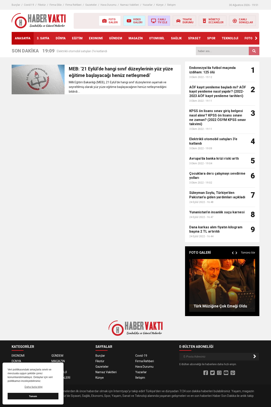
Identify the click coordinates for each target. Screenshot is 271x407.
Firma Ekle (56, 4)
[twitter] (212, 373)
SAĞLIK (176, 38)
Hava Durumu (108, 4)
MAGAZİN (136, 38)
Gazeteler (91, 4)
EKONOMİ (96, 38)
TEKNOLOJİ (230, 38)
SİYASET (194, 38)
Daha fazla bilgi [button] (34, 386)
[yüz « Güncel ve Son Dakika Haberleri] (39, 20)
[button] (256, 38)
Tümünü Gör (248, 252)
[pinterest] (233, 373)
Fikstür (42, 4)
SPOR (211, 38)
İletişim (171, 4)
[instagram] (219, 373)
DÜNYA (61, 38)
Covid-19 (29, 4)
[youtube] (226, 373)
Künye (159, 4)
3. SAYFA (43, 38)
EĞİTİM (77, 38)
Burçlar (16, 4)
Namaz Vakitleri (129, 4)
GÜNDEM (115, 38)
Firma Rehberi (73, 4)
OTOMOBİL (157, 38)
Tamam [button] (33, 396)
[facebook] (205, 373)
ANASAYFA (22, 38)
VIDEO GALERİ (60, 377)
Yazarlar (147, 4)
